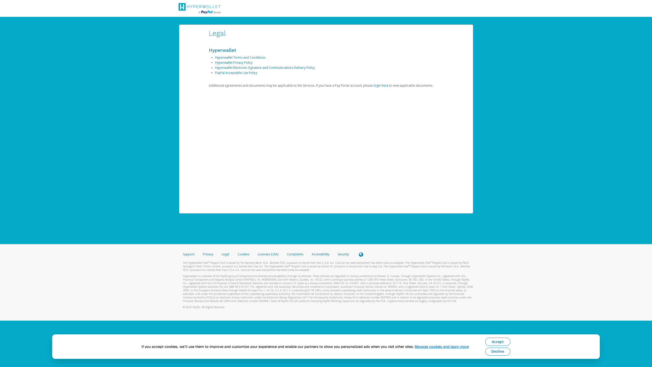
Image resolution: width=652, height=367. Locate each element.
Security (343, 254)
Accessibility (320, 254)
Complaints (295, 254)
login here (381, 85)
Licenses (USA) (268, 254)
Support (189, 254)
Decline (497, 351)
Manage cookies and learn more (442, 346)
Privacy (208, 254)
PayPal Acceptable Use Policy (236, 73)
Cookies (243, 254)
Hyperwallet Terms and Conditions (240, 57)
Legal (225, 254)
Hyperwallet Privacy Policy (234, 62)
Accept (498, 341)
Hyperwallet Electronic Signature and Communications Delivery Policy (265, 67)
